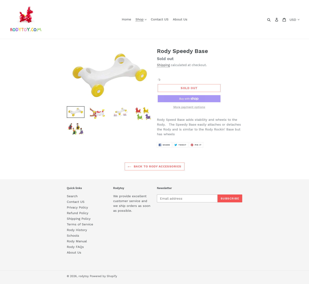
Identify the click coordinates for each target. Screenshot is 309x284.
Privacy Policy (77, 207)
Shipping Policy (79, 219)
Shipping (163, 65)
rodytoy (84, 276)
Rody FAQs (75, 247)
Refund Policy (77, 213)
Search (72, 196)
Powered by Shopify (103, 276)
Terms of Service (80, 224)
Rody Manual (77, 241)
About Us (74, 252)
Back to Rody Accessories (157, 166)
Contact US (75, 202)
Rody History (77, 230)
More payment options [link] (189, 107)
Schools (73, 235)
